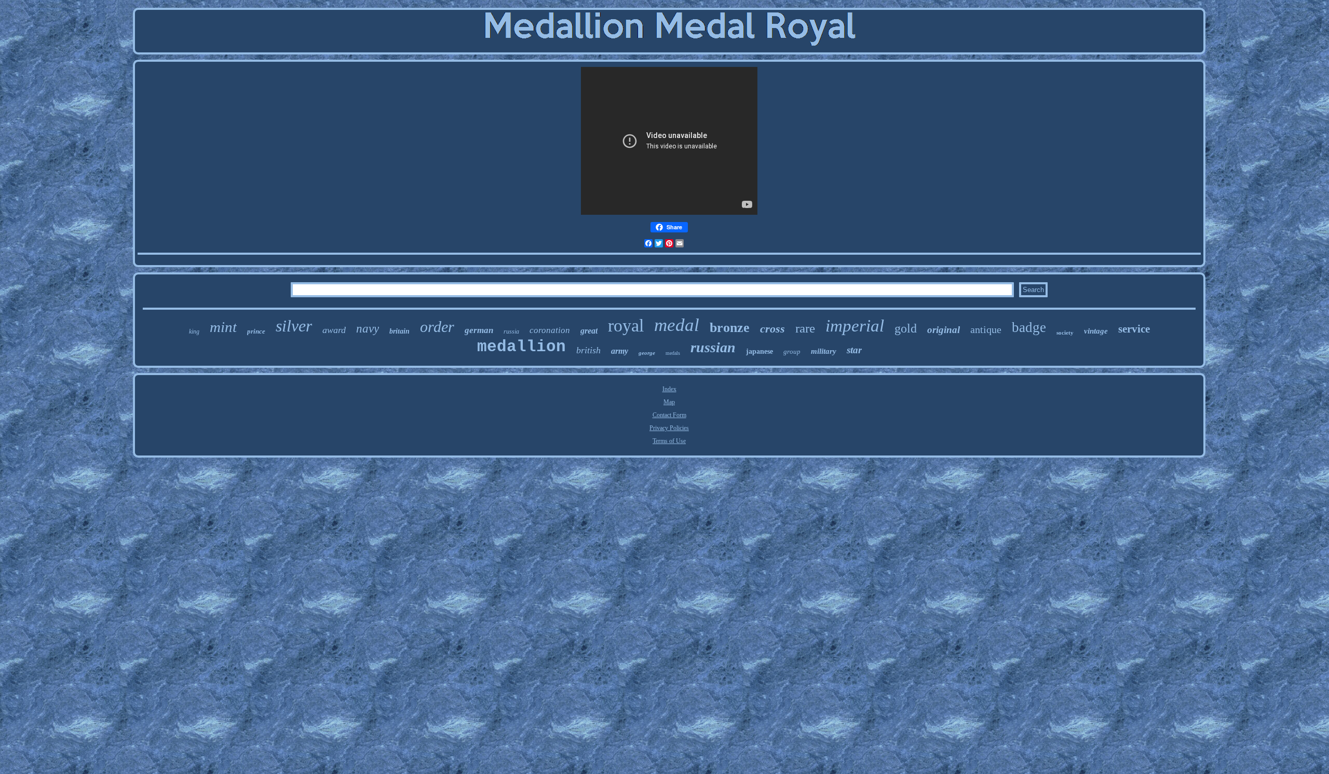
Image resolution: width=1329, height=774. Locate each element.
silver (294, 325)
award (334, 330)
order (437, 326)
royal (626, 325)
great (589, 330)
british (588, 350)
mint (223, 327)
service (1134, 329)
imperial (854, 325)
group (792, 351)
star (854, 349)
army (619, 351)
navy (367, 328)
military (823, 351)
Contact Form (669, 415)
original (943, 329)
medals (673, 353)
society (1065, 332)
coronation (550, 330)
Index (669, 389)
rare (805, 328)
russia (511, 331)
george (647, 353)
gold (905, 328)
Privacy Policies (669, 428)
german (479, 330)
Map (669, 402)
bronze (730, 327)
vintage (1096, 331)
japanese (759, 351)
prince (256, 331)
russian (713, 347)
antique (985, 329)
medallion (521, 347)
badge (1029, 327)
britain (399, 331)
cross (772, 328)
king (194, 331)
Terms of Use (669, 441)
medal (676, 325)
